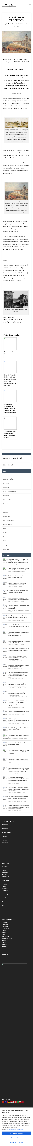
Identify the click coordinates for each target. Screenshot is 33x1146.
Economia (5, 504)
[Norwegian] (16, 1102)
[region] (16, 1126)
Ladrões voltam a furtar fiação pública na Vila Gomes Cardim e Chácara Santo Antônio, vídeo (18, 789)
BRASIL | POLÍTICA (8, 479)
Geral (4, 528)
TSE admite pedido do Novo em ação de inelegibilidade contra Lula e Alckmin (18, 649)
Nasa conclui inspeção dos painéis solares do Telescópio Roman (18, 743)
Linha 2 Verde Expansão (9, 491)
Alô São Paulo (17, 601)
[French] (7, 1102)
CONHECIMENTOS (8, 520)
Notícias (5, 475)
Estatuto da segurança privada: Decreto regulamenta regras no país (18, 665)
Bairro (15, 660)
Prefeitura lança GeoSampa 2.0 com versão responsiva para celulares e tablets (18, 598)
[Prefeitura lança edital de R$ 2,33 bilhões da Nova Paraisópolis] (5, 642)
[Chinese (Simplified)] (3, 1102)
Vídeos (23, 792)
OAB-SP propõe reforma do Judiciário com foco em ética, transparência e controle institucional (18, 693)
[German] (9, 1102)
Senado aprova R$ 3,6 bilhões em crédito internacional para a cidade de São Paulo (19, 712)
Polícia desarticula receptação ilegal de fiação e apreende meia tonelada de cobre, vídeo (18, 798)
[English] (5, 1102)
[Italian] (14, 1102)
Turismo (19, 579)
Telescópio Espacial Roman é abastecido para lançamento (18, 736)
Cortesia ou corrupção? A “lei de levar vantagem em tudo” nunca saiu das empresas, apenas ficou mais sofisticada (18, 560)
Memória (16, 26)
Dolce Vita (6, 549)
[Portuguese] (18, 1102)
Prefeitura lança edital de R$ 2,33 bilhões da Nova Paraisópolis (19, 642)
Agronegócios (6, 516)
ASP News (6, 483)
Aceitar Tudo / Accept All (16, 1133)
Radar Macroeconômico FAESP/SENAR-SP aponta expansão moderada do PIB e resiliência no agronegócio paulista (18, 769)
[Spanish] (22, 1102)
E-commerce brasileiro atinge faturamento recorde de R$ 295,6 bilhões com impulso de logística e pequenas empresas (18, 779)
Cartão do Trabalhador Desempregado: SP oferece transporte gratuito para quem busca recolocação (18, 633)
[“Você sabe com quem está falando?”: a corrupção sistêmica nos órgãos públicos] (5, 569)
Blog (16, 24)
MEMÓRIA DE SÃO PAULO (12, 320)
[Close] (31, 1109)
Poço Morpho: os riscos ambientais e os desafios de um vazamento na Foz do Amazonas (18, 617)
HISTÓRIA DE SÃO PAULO (12, 322)
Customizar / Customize (16, 1138)
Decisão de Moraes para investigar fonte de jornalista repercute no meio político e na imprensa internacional (18, 807)
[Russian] (20, 1102)
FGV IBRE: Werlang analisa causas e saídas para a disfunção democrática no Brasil (18, 760)
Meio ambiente (17, 620)
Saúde (5, 537)
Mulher (5, 541)
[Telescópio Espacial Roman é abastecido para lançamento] (5, 736)
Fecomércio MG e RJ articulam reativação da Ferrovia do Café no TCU (18, 625)
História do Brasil (21, 687)
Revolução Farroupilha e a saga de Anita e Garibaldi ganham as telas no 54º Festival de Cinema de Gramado (18, 684)
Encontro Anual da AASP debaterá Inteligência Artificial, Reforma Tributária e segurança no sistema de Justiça (17, 703)
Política (19, 651)
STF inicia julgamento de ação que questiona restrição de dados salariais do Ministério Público (18, 720)
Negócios (5, 512)
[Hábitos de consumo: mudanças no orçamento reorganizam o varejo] (5, 584)
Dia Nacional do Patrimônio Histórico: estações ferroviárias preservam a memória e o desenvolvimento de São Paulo (18, 675)
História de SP (22, 24)
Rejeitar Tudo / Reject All (16, 1142)
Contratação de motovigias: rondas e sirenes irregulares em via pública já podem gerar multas (17, 657)
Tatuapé (5, 545)
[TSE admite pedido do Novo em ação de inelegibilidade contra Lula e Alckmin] (5, 650)
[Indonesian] (11, 1102)
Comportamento (7, 524)
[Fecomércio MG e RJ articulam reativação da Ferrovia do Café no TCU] (5, 626)
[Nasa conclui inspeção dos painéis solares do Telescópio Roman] (5, 744)
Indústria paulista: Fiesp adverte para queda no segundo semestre (18, 591)
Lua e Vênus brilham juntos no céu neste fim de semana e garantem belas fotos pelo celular (18, 751)
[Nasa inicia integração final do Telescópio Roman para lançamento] (5, 729)
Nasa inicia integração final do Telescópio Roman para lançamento (18, 728)
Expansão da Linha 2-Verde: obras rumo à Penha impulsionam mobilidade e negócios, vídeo (18, 607)
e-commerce (6, 508)
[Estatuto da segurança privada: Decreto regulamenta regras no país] (5, 666)
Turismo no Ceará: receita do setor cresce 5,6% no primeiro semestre (19, 576)
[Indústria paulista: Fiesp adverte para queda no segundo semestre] (5, 592)
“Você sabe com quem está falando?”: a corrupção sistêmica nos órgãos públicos (18, 569)
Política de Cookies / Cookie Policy (15, 1129)
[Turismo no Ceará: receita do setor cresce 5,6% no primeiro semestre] (5, 577)
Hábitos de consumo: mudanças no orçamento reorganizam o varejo (17, 584)
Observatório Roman (22, 731)
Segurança (6, 495)
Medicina (5, 533)
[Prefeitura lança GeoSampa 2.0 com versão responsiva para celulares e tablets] (5, 599)
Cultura (15, 687)
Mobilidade (6, 487)
